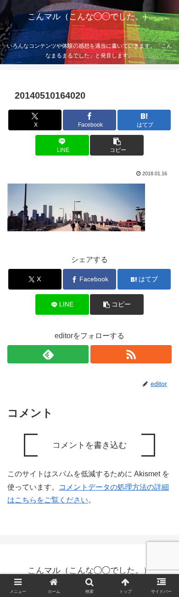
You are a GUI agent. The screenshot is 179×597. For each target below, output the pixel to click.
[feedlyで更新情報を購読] (48, 354)
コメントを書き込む (89, 445)
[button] (116, 145)
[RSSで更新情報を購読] (131, 354)
